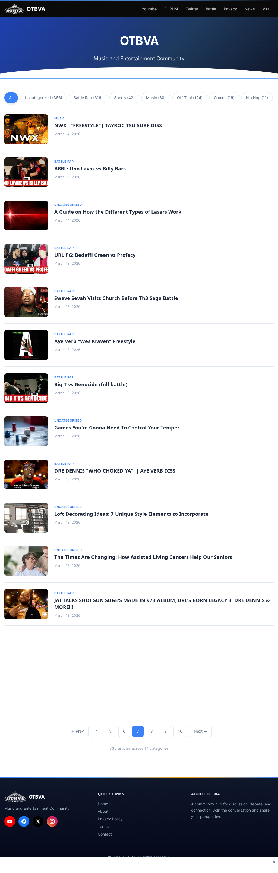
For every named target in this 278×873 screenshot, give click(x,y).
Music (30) (156, 97)
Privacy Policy (110, 819)
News (250, 9)
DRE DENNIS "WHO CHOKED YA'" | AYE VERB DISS (114, 470)
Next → (200, 731)
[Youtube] (9, 821)
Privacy (230, 9)
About (103, 811)
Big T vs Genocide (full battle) (90, 384)
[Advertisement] (139, 677)
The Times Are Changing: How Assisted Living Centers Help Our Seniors (143, 556)
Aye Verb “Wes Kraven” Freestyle (94, 341)
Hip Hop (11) (257, 97)
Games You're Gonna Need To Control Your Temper (116, 427)
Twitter (192, 9)
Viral (266, 9)
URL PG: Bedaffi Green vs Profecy (94, 254)
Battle (211, 9)
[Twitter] (38, 821)
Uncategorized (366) (43, 97)
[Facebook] (23, 821)
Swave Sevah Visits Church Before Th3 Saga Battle (116, 298)
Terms (103, 826)
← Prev (77, 731)
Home (103, 803)
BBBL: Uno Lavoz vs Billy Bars (90, 168)
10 (180, 731)
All (11, 97)
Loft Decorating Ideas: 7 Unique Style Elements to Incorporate (131, 513)
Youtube (149, 9)
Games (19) (224, 97)
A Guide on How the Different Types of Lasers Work (117, 211)
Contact (105, 834)
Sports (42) (124, 97)
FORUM (171, 9)
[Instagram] (52, 821)
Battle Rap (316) (88, 97)
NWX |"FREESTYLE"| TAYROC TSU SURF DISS (108, 125)
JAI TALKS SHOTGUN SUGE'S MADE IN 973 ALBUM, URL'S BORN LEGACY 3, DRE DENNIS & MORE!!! (162, 603)
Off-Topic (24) (190, 97)
